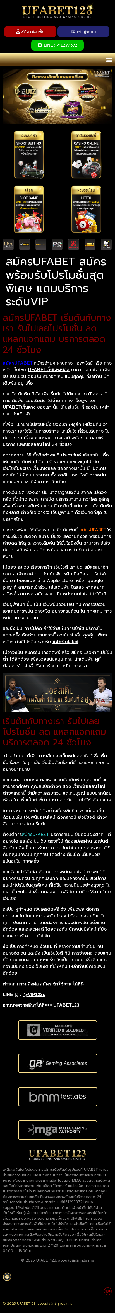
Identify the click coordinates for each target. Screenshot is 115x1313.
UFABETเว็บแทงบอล (49, 369)
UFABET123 (66, 1005)
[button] (109, 59)
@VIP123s (34, 994)
